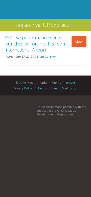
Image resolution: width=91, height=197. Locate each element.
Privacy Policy (23, 88)
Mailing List (70, 88)
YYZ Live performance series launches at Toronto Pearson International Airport (35, 44)
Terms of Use (47, 88)
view (79, 41)
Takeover (68, 83)
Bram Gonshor (46, 56)
